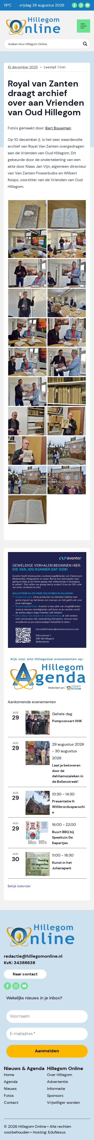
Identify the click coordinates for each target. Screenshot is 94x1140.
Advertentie (57, 1081)
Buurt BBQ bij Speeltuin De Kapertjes (63, 837)
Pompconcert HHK (67, 721)
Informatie (56, 1088)
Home (9, 1074)
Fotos (9, 1095)
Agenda (11, 1081)
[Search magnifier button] (85, 43)
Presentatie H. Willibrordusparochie (68, 806)
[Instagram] (81, 5)
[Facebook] (74, 5)
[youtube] (87, 5)
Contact (11, 1102)
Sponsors (55, 1095)
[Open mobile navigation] (83, 26)
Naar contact (25, 974)
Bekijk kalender (19, 886)
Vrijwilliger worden (63, 1102)
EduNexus (57, 1132)
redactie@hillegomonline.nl (33, 956)
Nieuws (10, 1088)
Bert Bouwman (58, 128)
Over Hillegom (59, 1074)
